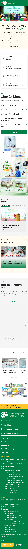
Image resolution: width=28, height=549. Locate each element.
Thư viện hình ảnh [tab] (8, 353)
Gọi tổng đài (8, 545)
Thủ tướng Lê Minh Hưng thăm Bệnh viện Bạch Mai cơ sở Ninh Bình (9, 372)
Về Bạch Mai (4, 438)
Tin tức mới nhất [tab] (5, 205)
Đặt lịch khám (21, 545)
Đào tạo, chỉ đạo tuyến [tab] (18, 205)
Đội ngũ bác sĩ (5, 445)
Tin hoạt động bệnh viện (8, 449)
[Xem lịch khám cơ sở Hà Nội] (7, 186)
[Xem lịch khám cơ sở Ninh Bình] (20, 186)
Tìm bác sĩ (14, 301)
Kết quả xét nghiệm (10, 84)
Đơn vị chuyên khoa (6, 442)
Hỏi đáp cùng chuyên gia (11, 75)
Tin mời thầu (4, 452)
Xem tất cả (14, 132)
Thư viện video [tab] (20, 353)
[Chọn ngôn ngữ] (2, 3)
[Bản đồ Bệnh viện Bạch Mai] (14, 389)
